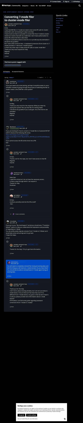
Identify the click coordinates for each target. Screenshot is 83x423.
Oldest (11, 77)
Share (7, 56)
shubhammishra (18, 173)
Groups (58, 27)
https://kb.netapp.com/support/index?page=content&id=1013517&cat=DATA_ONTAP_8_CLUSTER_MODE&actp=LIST (28, 137)
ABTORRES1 (17, 195)
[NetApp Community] (11, 5)
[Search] (79, 5)
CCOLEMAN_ (13, 221)
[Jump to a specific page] (50, 77)
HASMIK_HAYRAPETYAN (15, 24)
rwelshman (13, 81)
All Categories (59, 18)
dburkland (13, 127)
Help (57, 30)
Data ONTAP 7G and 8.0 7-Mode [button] (12, 65)
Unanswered (68, 25)
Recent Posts (59, 20)
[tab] (6, 71)
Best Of (58, 32)
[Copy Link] (15, 25)
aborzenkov (14, 262)
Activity (58, 23)
